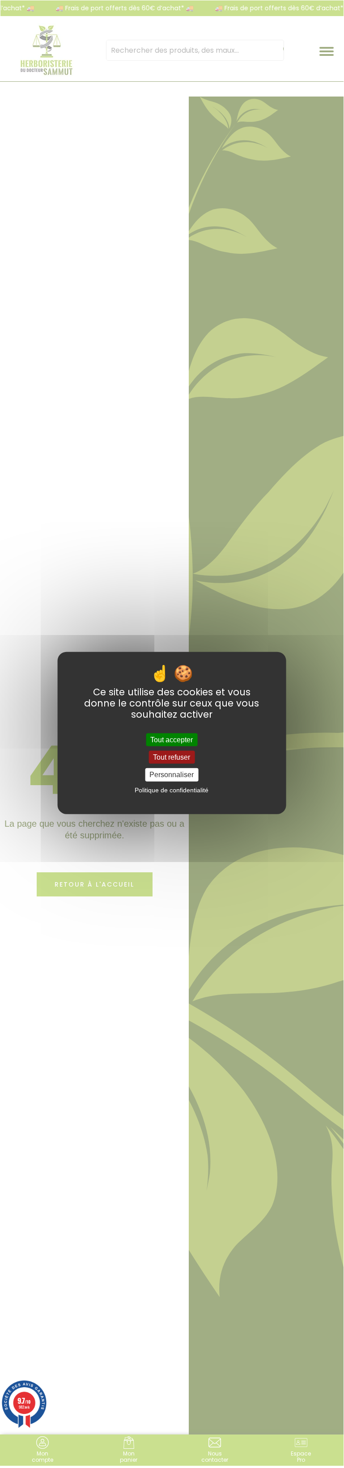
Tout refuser (171, 757)
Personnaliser (171, 774)
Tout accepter (171, 740)
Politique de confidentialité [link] (171, 789)
